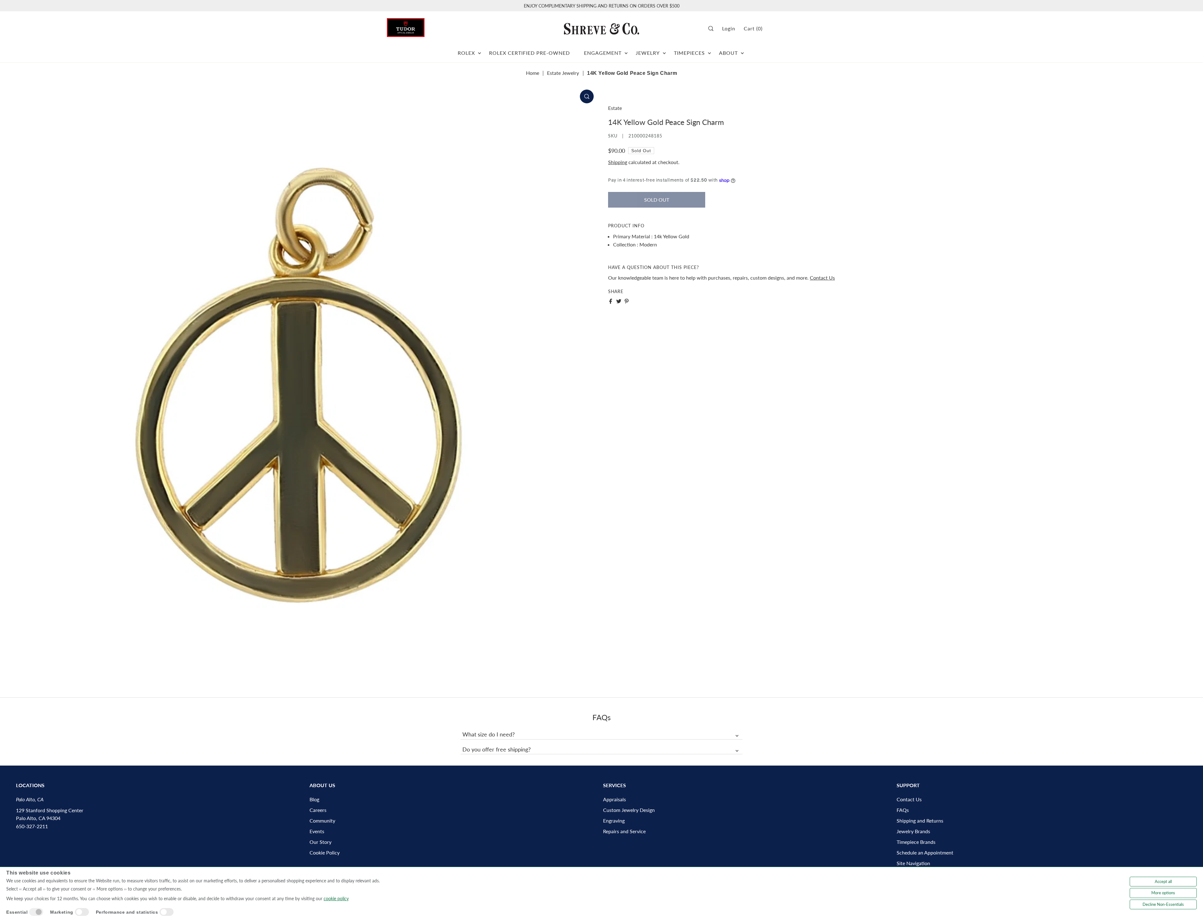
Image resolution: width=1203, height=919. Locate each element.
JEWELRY (648, 53)
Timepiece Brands (916, 842)
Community (322, 820)
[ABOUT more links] (742, 50)
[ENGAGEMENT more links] (626, 50)
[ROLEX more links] (479, 50)
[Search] (713, 29)
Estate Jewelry (563, 73)
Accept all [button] (1163, 881)
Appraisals (614, 799)
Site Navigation (913, 863)
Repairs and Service (624, 831)
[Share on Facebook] (610, 301)
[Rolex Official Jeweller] (792, 29)
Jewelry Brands (913, 831)
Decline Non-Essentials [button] (1163, 904)
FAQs (903, 810)
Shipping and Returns (920, 820)
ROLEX (466, 53)
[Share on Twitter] (618, 301)
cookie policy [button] (336, 898)
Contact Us (822, 278)
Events (317, 831)
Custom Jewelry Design (629, 810)
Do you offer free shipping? (496, 749)
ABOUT (728, 53)
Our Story (320, 842)
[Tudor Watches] (405, 26)
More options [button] (1163, 892)
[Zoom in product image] (587, 96)
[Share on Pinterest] (626, 301)
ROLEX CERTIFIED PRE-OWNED (529, 53)
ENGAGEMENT (603, 53)
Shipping (617, 162)
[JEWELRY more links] (664, 50)
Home (532, 73)
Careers (318, 810)
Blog (314, 799)
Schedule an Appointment (925, 852)
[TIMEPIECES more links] (709, 50)
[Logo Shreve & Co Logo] (601, 28)
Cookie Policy (325, 852)
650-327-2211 (32, 826)
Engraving (614, 820)
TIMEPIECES (689, 53)
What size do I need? (488, 734)
